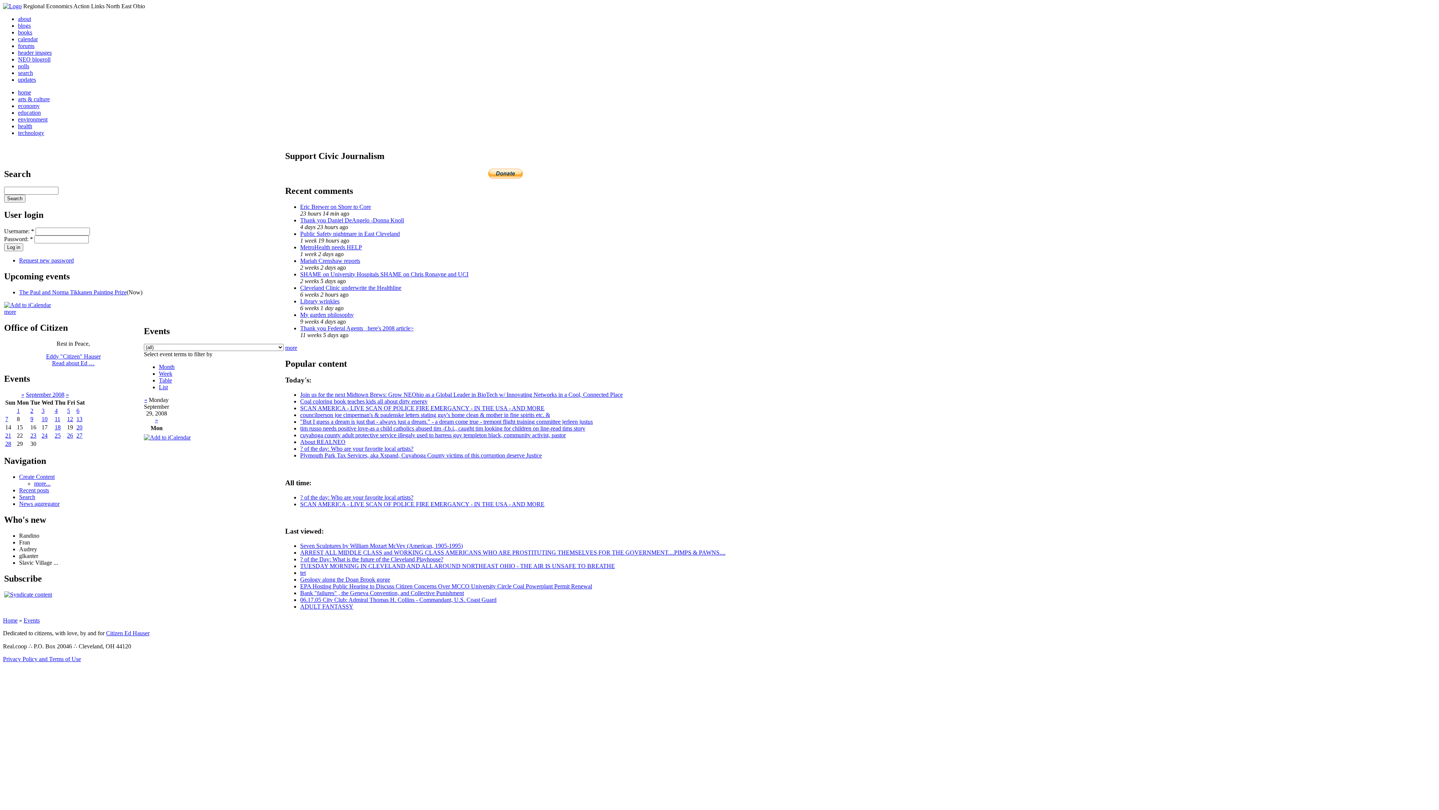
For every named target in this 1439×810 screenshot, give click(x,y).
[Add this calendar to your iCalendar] (27, 305)
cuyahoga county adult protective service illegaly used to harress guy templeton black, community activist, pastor (433, 435)
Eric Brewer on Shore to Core (335, 207)
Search (27, 497)
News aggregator (39, 504)
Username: (19, 231)
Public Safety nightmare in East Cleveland (350, 234)
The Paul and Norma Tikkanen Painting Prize (73, 292)
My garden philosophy (327, 315)
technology (31, 133)
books (25, 32)
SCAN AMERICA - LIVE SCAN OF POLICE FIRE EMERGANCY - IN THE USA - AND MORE (422, 408)
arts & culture (34, 99)
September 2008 (45, 395)
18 (58, 427)
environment (33, 119)
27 (79, 435)
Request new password (46, 260)
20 (79, 427)
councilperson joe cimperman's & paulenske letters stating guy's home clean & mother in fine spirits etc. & (425, 415)
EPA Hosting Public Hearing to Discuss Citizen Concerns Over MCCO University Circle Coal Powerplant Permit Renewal (446, 586)
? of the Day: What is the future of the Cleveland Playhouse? (371, 559)
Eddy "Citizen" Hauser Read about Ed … (73, 359)
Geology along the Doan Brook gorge (345, 579)
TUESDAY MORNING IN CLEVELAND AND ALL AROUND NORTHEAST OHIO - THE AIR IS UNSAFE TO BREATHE (457, 566)
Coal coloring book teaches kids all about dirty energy (364, 401)
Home (10, 620)
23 (33, 435)
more (10, 312)
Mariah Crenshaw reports (330, 261)
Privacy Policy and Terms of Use (42, 659)
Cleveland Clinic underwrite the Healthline (350, 288)
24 (45, 435)
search (25, 73)
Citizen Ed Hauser (128, 633)
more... (42, 483)
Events (32, 620)
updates (27, 79)
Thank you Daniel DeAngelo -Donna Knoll (352, 220)
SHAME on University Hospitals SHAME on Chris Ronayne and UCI (384, 274)
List (163, 387)
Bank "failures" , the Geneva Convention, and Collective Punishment (382, 593)
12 (70, 419)
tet (303, 573)
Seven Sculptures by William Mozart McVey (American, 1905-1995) (381, 546)
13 (79, 419)
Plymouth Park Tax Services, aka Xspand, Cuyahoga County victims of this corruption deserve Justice (421, 455)
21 (8, 435)
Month (167, 367)
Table (165, 380)
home (24, 92)
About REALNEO (323, 442)
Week (165, 373)
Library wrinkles (320, 301)
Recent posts (34, 490)
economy (29, 106)
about (24, 19)
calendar (28, 39)
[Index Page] (12, 6)
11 (57, 419)
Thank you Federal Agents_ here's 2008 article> (357, 328)
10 (45, 419)
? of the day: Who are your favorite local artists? (356, 449)
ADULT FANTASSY (326, 606)
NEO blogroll (34, 59)
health (25, 126)
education (29, 113)
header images (35, 53)
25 (58, 435)
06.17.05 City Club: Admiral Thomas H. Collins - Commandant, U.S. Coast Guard (398, 600)
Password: (18, 239)
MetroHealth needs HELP (331, 247)
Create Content (37, 477)
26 (70, 435)
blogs (24, 25)
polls (23, 66)
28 (8, 444)
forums (26, 46)
